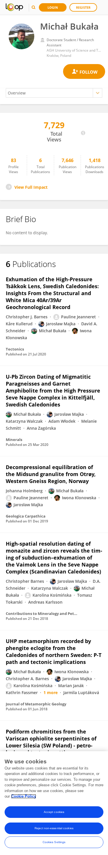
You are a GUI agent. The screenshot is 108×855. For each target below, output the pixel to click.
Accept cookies (54, 812)
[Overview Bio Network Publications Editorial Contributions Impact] (54, 93)
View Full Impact (31, 187)
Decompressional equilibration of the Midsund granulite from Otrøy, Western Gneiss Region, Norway (51, 474)
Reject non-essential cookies (54, 828)
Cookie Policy (23, 796)
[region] (54, 803)
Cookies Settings (54, 842)
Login (53, 7)
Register (83, 7)
